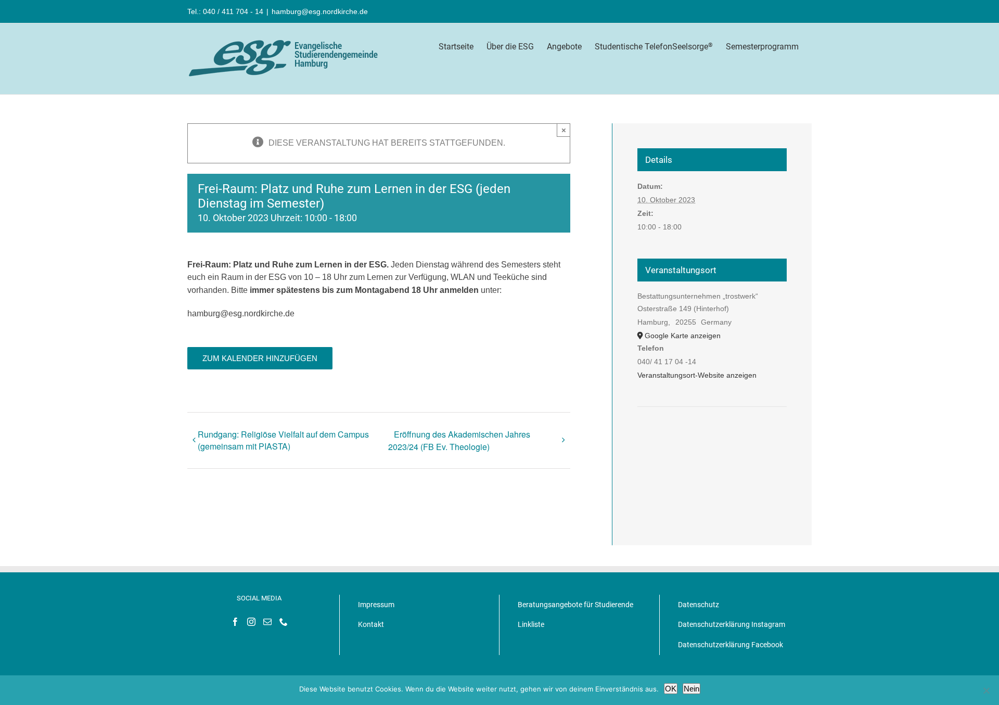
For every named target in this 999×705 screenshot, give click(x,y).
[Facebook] (235, 622)
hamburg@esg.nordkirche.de (320, 11)
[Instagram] (251, 622)
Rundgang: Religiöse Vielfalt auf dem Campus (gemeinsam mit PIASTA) (283, 440)
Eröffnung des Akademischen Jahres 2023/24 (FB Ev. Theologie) (459, 440)
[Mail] (267, 622)
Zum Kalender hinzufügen (259, 358)
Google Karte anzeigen (683, 335)
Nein (691, 688)
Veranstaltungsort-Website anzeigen (697, 375)
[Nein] (986, 690)
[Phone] (283, 622)
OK (670, 688)
